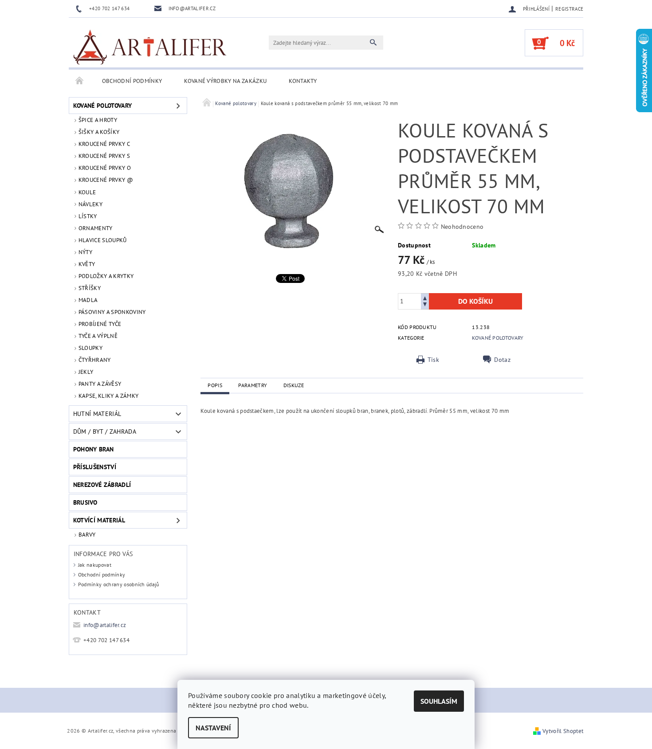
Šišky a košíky (99, 132)
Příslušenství (94, 467)
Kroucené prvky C (104, 144)
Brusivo (85, 502)
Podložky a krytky (106, 276)
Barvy (87, 534)
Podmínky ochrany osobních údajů (118, 584)
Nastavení (213, 727)
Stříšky (90, 288)
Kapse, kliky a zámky (108, 396)
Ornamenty (96, 228)
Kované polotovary (102, 106)
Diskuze (293, 385)
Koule (87, 192)
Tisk (433, 360)
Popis (215, 385)
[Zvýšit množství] (425, 297)
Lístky (88, 216)
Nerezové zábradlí (102, 485)
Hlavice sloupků (103, 240)
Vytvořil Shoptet (562, 731)
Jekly (86, 372)
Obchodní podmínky (132, 81)
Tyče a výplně (98, 336)
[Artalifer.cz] (150, 47)
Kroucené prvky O (105, 168)
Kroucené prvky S (104, 156)
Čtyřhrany (95, 360)
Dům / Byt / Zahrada (104, 431)
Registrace (569, 9)
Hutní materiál (97, 414)
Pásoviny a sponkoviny (112, 312)
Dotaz (502, 360)
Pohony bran (93, 449)
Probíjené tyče (100, 324)
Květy (87, 264)
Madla (88, 300)
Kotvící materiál (99, 520)
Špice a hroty (98, 120)
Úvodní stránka (80, 81)
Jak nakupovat (94, 564)
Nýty (85, 252)
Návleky (90, 204)
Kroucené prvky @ (106, 180)
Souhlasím (438, 701)
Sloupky (90, 348)
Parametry (252, 385)
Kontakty (303, 81)
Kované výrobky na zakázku (225, 81)
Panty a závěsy (100, 384)
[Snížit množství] (425, 305)
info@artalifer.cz (104, 625)
